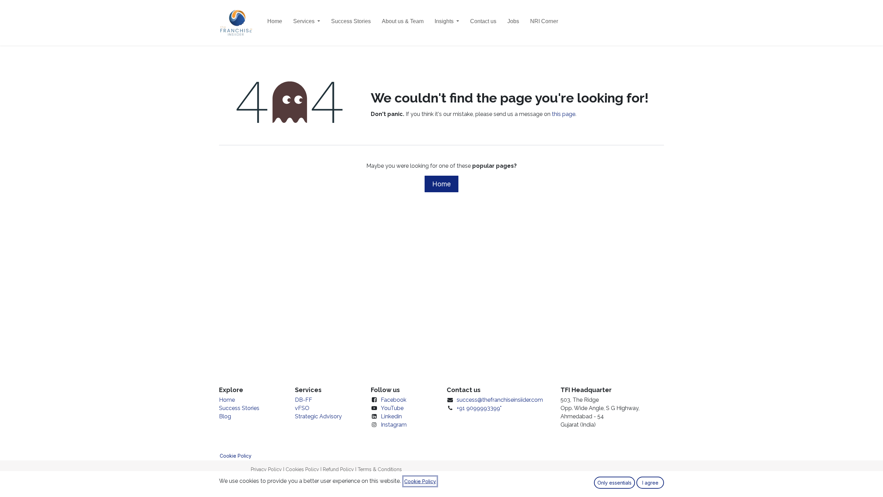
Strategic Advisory (318, 416)
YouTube (392, 408)
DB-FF (303, 400)
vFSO (302, 408)
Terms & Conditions (380, 469)
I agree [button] (650, 483)
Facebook (393, 400)
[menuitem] (275, 23)
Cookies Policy (302, 469)
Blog (225, 416)
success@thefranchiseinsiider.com (500, 400)
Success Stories (239, 408)
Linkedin (391, 416)
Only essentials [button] (614, 483)
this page (563, 114)
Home (441, 184)
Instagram (394, 424)
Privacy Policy (266, 469)
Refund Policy (338, 469)
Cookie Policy (235, 456)
